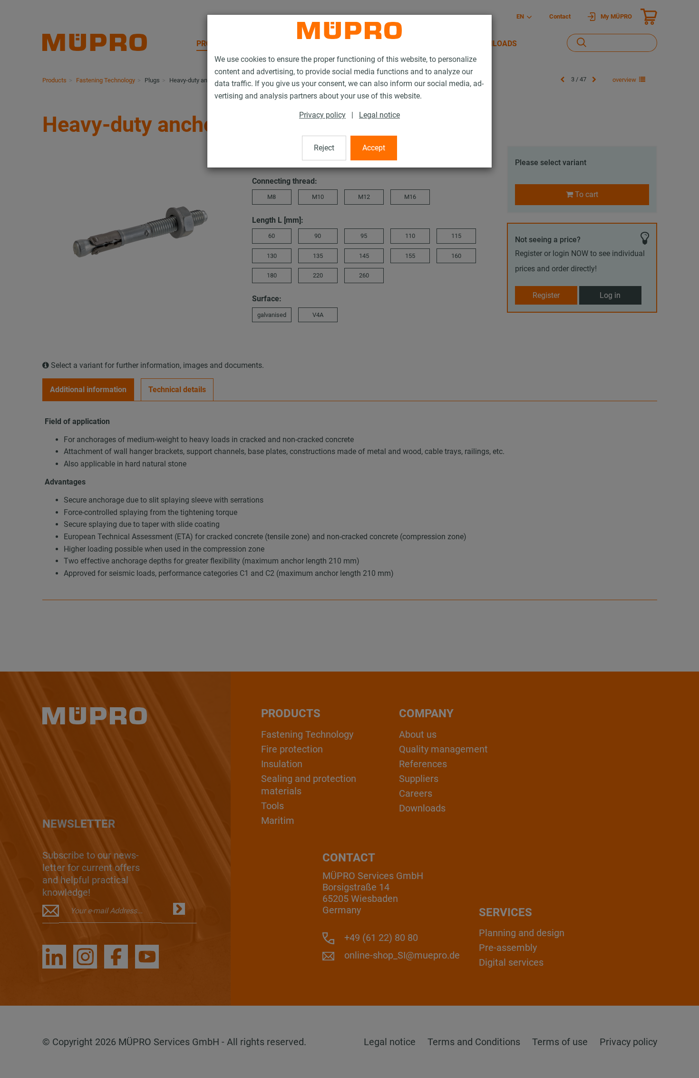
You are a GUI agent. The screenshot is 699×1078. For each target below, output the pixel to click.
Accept (373, 147)
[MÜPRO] (349, 30)
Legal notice (379, 114)
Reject (324, 147)
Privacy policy (322, 114)
